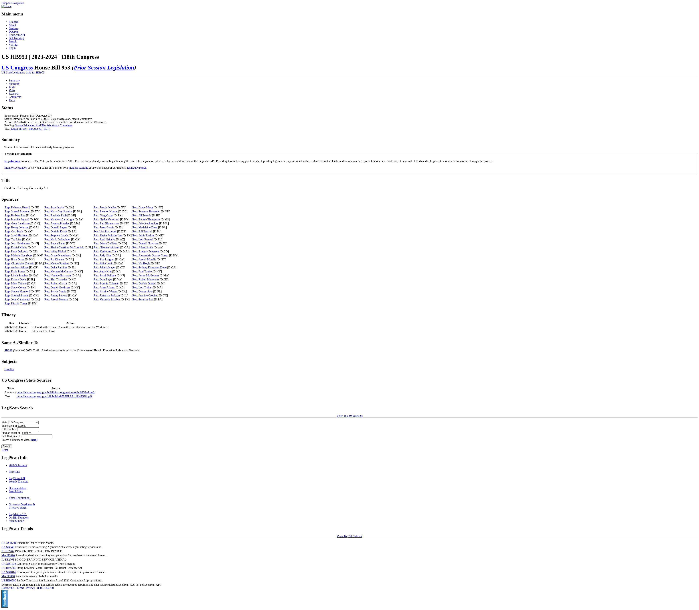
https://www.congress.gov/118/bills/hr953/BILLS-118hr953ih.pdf (54, 396)
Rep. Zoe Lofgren (104, 259)
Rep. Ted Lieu (13, 239)
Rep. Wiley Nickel (55, 251)
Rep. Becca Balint (54, 243)
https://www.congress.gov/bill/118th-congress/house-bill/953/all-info (56, 392)
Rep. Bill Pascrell (142, 231)
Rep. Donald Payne (55, 227)
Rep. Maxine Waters (105, 291)
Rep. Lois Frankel (142, 239)
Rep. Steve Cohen (15, 287)
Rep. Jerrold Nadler (105, 207)
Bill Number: (9, 429)
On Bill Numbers (19, 517)
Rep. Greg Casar (103, 215)
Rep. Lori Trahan (142, 287)
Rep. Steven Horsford (17, 291)
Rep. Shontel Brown (17, 295)
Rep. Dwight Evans (55, 231)
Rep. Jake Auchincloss (145, 223)
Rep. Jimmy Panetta (55, 295)
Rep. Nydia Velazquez (106, 219)
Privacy (30, 587)
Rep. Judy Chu (102, 255)
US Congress (17, 67)
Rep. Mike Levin (103, 263)
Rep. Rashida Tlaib (55, 215)
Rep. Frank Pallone (105, 275)
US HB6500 (8, 580)
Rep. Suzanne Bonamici (146, 211)
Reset (4, 449)
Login (12, 47)
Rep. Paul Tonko (142, 271)
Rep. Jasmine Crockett (145, 295)
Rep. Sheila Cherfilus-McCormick (64, 247)
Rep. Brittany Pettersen (145, 251)
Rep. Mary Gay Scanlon (58, 211)
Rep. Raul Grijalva (104, 239)
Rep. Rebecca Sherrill (17, 207)
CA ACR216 (9, 542)
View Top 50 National (349, 536)
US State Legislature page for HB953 (23, 72)
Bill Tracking (16, 38)
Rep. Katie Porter (15, 271)
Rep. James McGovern (145, 275)
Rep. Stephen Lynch (56, 235)
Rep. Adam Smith (142, 247)
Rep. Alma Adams (104, 287)
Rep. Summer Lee (142, 299)
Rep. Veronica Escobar (107, 299)
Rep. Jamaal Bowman (17, 211)
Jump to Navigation (12, 3)
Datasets (13, 31)
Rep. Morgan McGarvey (58, 271)
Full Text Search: (11, 436)
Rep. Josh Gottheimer (17, 243)
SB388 (8, 350)
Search (13, 41)
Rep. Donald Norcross (145, 243)
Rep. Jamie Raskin (143, 235)
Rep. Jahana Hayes (105, 267)
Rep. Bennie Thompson (146, 219)
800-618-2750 (45, 587)
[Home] (6, 6)
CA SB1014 (8, 572)
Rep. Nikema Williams (107, 247)
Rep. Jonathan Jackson (107, 295)
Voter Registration (19, 497)
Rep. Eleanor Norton (106, 211)
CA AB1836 (8, 563)
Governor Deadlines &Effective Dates (22, 506)
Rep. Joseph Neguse (56, 299)
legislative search (137, 167)
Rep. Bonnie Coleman (106, 283)
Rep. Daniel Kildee (16, 247)
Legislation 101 (18, 514)
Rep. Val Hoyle (141, 263)
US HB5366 (8, 567)
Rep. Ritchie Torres (16, 303)
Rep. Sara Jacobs (54, 207)
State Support (16, 520)
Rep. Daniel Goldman (57, 287)
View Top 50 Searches (350, 415)
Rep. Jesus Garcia (104, 227)
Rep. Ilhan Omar (14, 259)
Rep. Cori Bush (14, 231)
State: (5, 422)
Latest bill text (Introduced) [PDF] (30, 128)
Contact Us (7, 587)
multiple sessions (78, 167)
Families (9, 369)
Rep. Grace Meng (142, 207)
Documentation (17, 488)
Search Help (16, 491)
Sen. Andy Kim (103, 271)
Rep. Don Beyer (103, 279)
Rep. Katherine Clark (106, 251)
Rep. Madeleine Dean (144, 227)
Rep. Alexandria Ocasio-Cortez (150, 255)
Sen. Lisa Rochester (105, 231)
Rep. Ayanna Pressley (57, 223)
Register (13, 21)
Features (13, 28)
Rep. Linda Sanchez (16, 275)
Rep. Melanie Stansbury (19, 255)
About (12, 25)
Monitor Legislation (15, 167)
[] (33, 439)
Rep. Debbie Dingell (144, 283)
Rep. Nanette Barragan (57, 275)
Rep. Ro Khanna (54, 259)
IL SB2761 (7, 559)
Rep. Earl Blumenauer (106, 223)
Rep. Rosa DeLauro (16, 251)
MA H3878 (8, 576)
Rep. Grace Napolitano (57, 255)
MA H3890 (8, 555)
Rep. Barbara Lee (15, 215)
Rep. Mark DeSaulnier (57, 239)
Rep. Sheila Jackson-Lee (108, 235)
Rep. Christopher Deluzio (19, 263)
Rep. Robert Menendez (145, 279)
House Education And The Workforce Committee (43, 125)
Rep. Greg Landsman (17, 223)
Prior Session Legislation (104, 67)
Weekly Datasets (18, 481)
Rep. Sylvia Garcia (55, 291)
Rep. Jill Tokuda (141, 215)
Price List (14, 471)
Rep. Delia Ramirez (55, 267)
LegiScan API (17, 34)
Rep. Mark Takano (16, 283)
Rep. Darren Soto (142, 291)
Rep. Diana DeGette (105, 243)
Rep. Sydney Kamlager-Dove (149, 267)
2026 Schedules (18, 465)
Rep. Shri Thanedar (55, 279)
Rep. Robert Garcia (55, 283)
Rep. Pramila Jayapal (17, 219)
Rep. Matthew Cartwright (59, 219)
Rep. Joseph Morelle (144, 259)
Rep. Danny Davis (15, 279)
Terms (20, 587)
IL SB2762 (7, 551)
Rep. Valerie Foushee (56, 263)
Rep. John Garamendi (17, 299)
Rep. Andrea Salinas (16, 267)
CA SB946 (7, 547)
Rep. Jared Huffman (16, 235)
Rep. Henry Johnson (17, 227)
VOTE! (13, 44)
